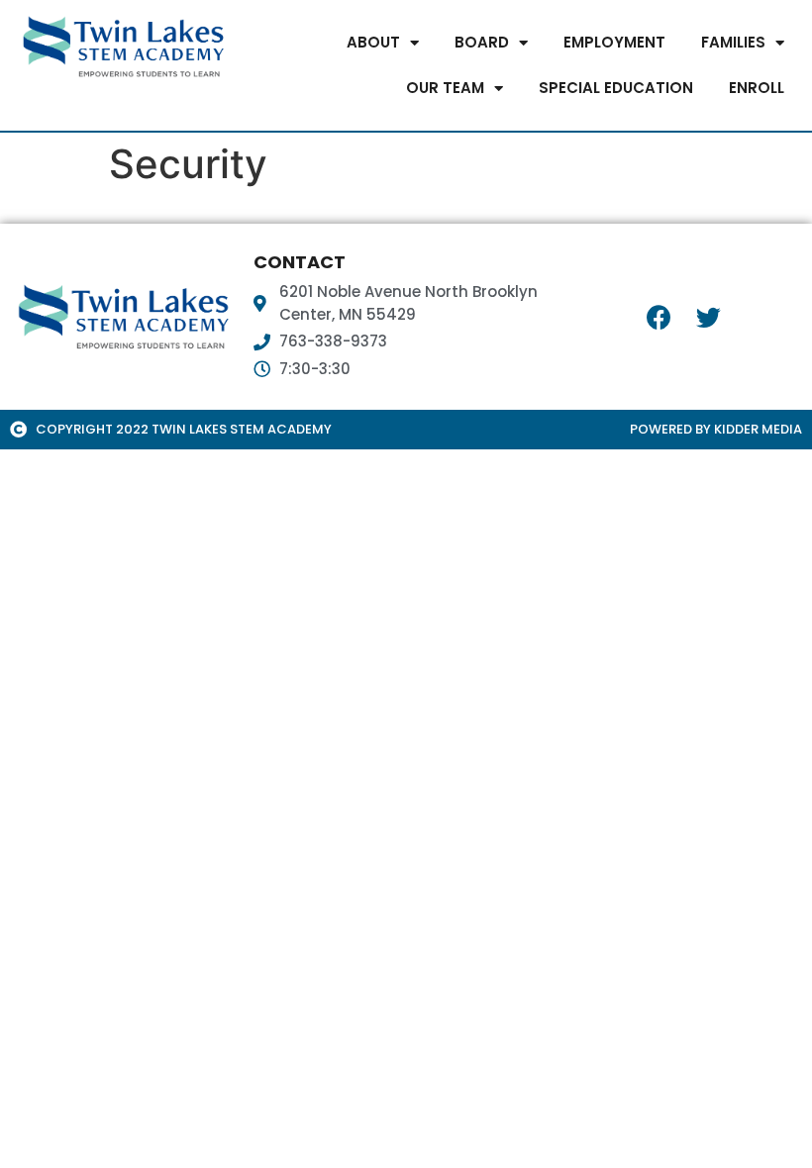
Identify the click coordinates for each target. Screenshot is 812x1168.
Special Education (616, 87)
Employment (614, 42)
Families (733, 42)
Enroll (756, 87)
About (373, 42)
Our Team (445, 87)
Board (482, 42)
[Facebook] (659, 316)
